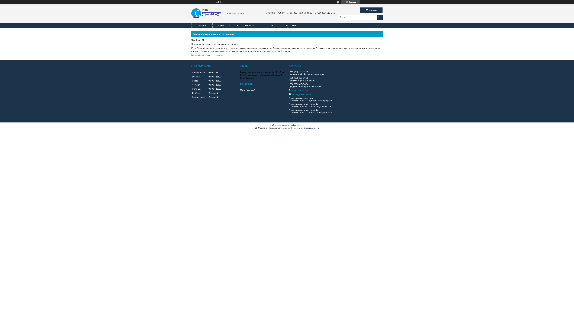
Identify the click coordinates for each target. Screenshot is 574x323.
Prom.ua (300, 125)
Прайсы (249, 25)
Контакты (291, 25)
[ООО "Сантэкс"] (206, 17)
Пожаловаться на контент (280, 128)
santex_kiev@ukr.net (301, 94)
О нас (271, 25)
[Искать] (380, 17)
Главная (201, 25)
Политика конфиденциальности (305, 128)
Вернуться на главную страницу (207, 55)
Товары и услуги (225, 25)
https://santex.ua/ (300, 90)
